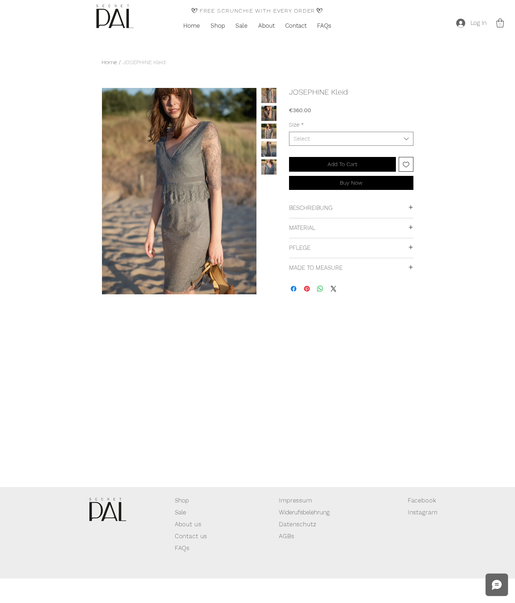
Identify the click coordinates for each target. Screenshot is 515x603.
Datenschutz (297, 524)
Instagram (423, 512)
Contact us (191, 536)
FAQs (182, 547)
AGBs (286, 536)
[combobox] (351, 139)
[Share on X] (333, 289)
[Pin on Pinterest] (307, 289)
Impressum (295, 500)
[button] (500, 23)
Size (296, 124)
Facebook (422, 500)
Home (109, 62)
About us (188, 524)
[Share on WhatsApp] (320, 289)
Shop (182, 500)
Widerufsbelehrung (304, 512)
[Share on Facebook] (293, 289)
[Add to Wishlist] (406, 164)
